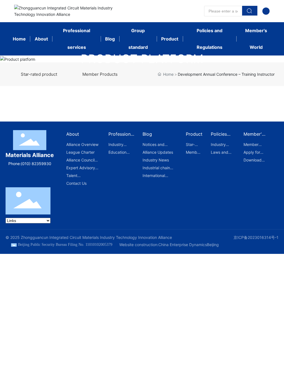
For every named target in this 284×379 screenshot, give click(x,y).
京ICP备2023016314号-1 (256, 237)
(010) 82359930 (36, 163)
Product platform (142, 59)
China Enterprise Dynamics (182, 244)
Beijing (213, 244)
